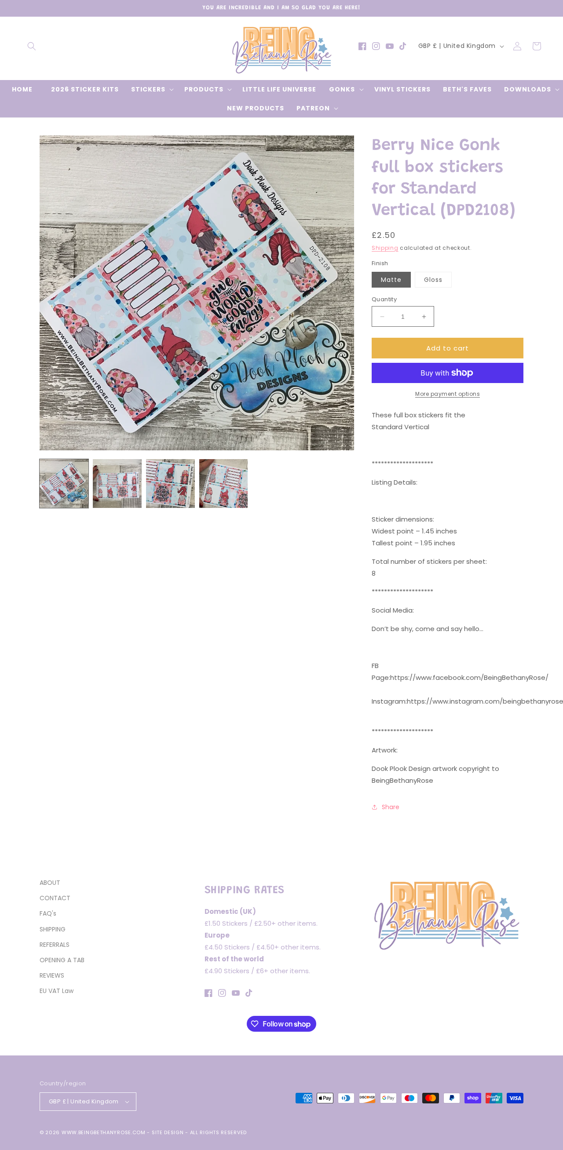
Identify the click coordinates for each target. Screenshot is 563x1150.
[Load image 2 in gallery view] (117, 483)
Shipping (385, 248)
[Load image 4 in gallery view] (223, 483)
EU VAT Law (56, 990)
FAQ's (48, 913)
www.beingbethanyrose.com (104, 1132)
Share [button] (390, 807)
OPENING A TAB (62, 960)
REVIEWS (52, 975)
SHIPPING (53, 929)
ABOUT (50, 882)
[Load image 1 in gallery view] (64, 483)
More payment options (447, 394)
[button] (31, 46)
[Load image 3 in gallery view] (170, 483)
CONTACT (55, 898)
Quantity (384, 299)
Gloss (433, 279)
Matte (391, 279)
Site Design (168, 1132)
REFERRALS (54, 944)
